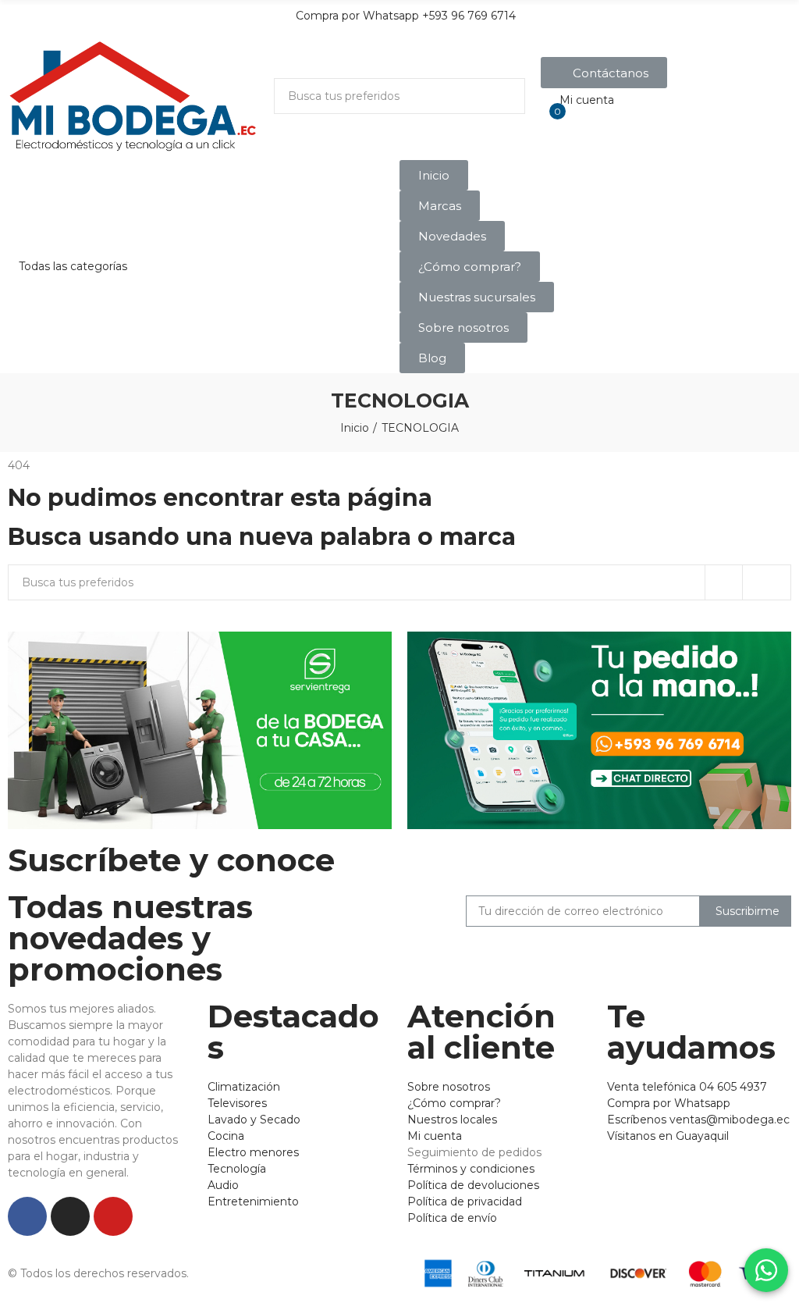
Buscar (500, 96)
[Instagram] (70, 1216)
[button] (604, 72)
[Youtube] (113, 1216)
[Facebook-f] (27, 1216)
